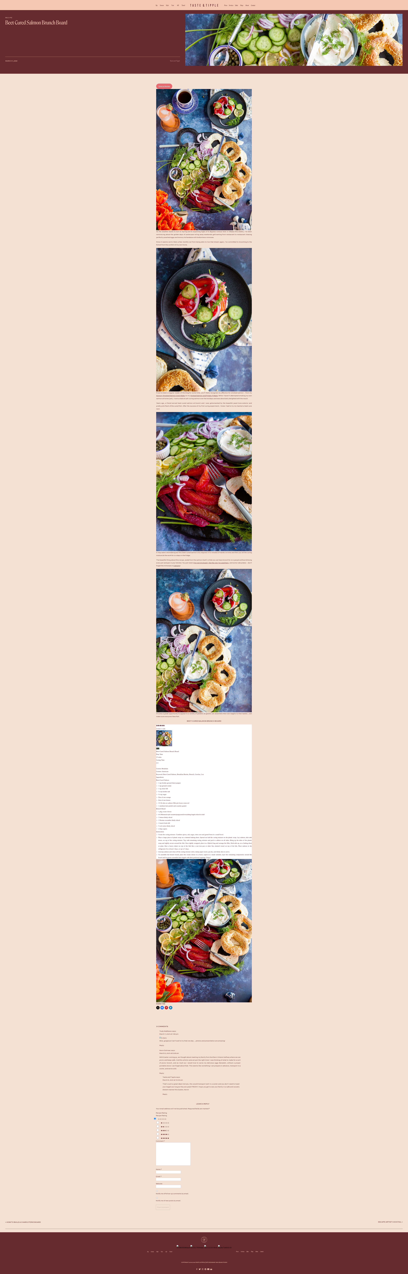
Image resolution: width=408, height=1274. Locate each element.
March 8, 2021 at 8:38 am (169, 1053)
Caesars (176, 566)
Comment (160, 1141)
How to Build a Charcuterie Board (24, 1222)
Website (159, 1183)
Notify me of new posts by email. (168, 1200)
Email (159, 1176)
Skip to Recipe (164, 86)
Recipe (8, 17)
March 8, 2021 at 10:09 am (173, 1080)
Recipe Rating (161, 1113)
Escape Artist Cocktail (389, 1222)
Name (159, 1169)
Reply (161, 1045)
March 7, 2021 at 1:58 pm (168, 1034)
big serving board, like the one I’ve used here (211, 563)
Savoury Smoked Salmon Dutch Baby (170, 396)
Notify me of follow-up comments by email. (172, 1193)
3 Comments (162, 1026)
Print (157, 748)
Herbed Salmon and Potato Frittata (204, 396)
